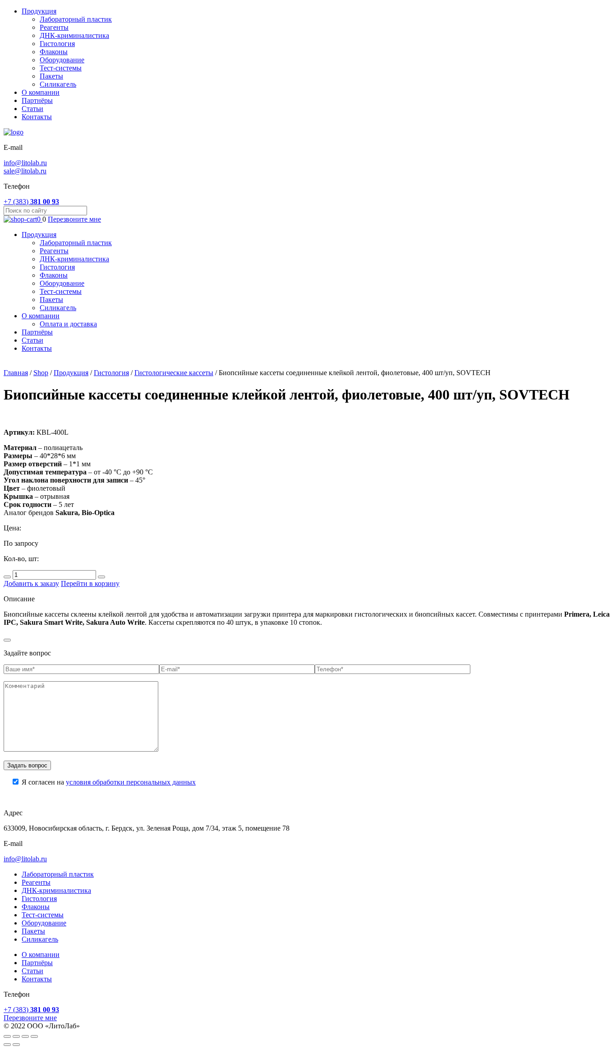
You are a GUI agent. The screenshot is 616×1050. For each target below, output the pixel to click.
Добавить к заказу (31, 583)
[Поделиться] (16, 1036)
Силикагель (58, 84)
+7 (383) (31, 201)
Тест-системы (61, 68)
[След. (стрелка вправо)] (16, 1044)
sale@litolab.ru (25, 171)
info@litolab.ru (25, 163)
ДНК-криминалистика (74, 35)
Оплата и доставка (68, 324)
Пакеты (51, 76)
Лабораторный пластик (76, 19)
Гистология (57, 43)
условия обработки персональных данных (131, 782)
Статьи (32, 108)
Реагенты (54, 27)
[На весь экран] (25, 1036)
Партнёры (37, 100)
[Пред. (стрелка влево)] (7, 1044)
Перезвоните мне (74, 219)
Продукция (39, 11)
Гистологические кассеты (173, 372)
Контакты (37, 117)
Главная (16, 372)
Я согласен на (109, 782)
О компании (41, 92)
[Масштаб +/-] (34, 1036)
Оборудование (62, 60)
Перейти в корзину (90, 583)
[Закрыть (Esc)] (7, 1036)
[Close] (7, 640)
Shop (40, 372)
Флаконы (54, 52)
